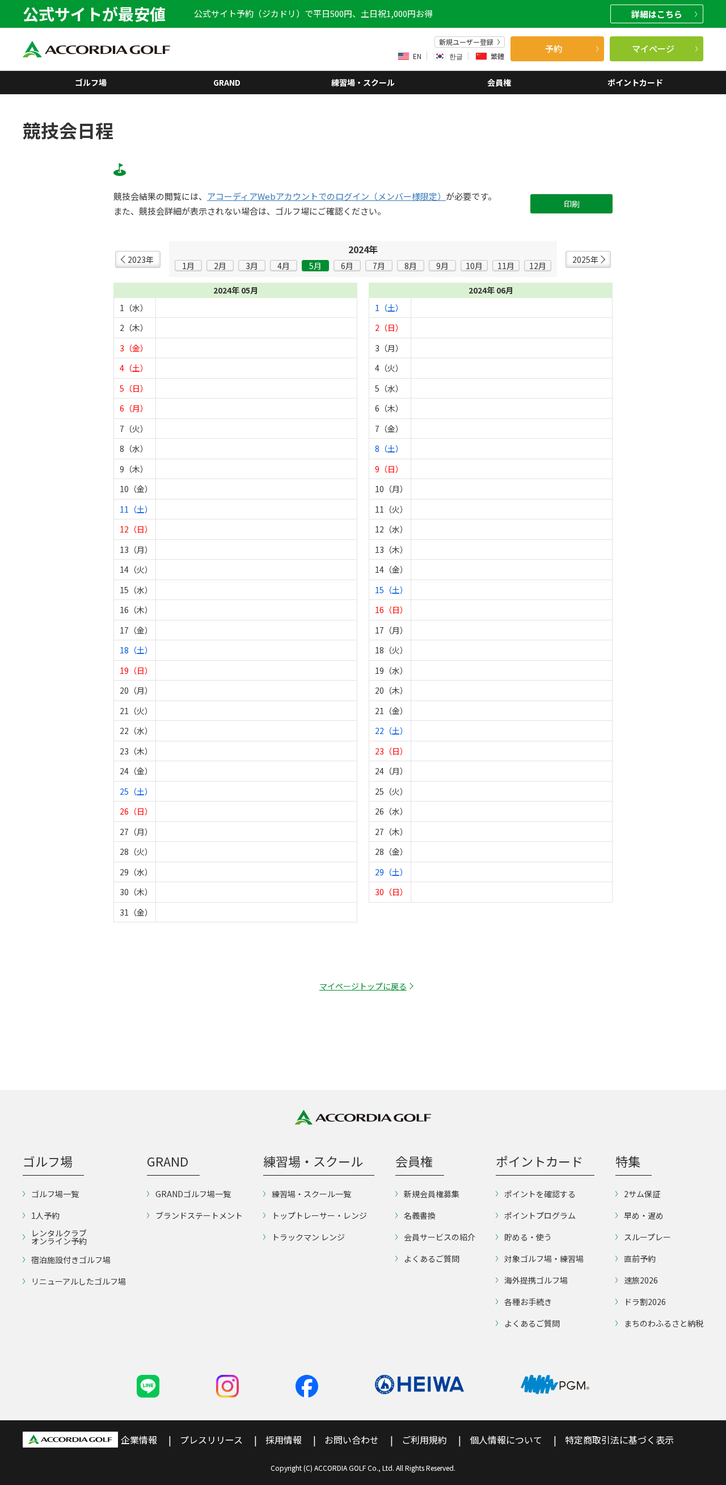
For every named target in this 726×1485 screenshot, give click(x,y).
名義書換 (420, 1215)
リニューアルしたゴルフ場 (78, 1281)
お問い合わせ (351, 1439)
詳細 (656, 14)
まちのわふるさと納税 (663, 1323)
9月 (442, 265)
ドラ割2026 (645, 1302)
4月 (283, 265)
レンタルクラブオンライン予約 (59, 1237)
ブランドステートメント (199, 1215)
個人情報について (506, 1439)
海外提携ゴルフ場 (536, 1280)
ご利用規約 (424, 1439)
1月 (188, 265)
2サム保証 (642, 1194)
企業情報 (139, 1439)
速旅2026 (641, 1280)
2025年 (585, 259)
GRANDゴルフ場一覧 (193, 1194)
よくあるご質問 (431, 1258)
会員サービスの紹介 (439, 1237)
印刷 (572, 203)
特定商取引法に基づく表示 (619, 1439)
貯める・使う (528, 1237)
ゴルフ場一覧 (55, 1194)
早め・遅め (644, 1215)
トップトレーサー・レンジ (319, 1215)
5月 (315, 265)
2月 (220, 265)
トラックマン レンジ (308, 1237)
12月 (537, 265)
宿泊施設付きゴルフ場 (71, 1260)
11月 (505, 265)
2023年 (141, 259)
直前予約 (640, 1258)
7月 (379, 265)
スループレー (647, 1237)
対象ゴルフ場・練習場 (544, 1258)
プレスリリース (211, 1439)
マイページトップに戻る (363, 986)
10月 (474, 265)
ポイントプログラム (540, 1215)
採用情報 (283, 1439)
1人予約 (45, 1215)
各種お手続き (528, 1302)
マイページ (653, 48)
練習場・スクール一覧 (311, 1194)
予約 (553, 48)
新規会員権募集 (431, 1194)
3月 (252, 265)
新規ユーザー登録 (466, 42)
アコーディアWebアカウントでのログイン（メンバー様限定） (326, 196)
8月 (410, 265)
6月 (347, 265)
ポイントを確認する (540, 1194)
